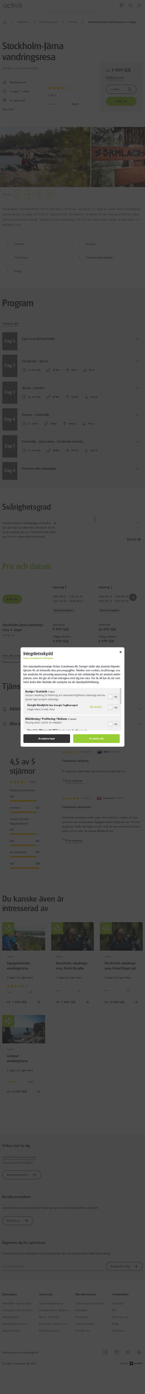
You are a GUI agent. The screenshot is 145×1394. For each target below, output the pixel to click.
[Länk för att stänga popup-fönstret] (121, 652)
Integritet (48, 658)
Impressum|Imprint (32, 658)
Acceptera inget (47, 738)
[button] (110, 697)
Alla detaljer (96, 706)
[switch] (113, 696)
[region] (72, 709)
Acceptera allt (96, 738)
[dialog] (72, 697)
